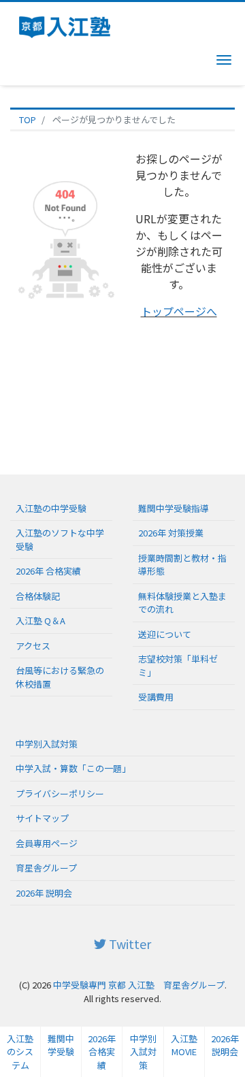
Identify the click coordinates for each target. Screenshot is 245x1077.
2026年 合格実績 (48, 570)
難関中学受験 (61, 1045)
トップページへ (179, 311)
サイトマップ (42, 817)
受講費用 (156, 696)
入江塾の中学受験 (51, 508)
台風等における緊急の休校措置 (60, 677)
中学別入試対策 (47, 743)
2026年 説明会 (225, 1045)
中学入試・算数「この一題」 (73, 768)
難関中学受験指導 (173, 508)
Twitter (128, 943)
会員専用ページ (47, 843)
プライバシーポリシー (60, 793)
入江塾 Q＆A (40, 620)
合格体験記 (38, 596)
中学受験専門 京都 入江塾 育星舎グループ (139, 984)
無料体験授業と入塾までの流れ (182, 603)
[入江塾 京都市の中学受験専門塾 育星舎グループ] (68, 25)
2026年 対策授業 (170, 532)
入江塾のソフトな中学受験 (60, 539)
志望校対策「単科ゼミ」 (178, 665)
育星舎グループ (46, 867)
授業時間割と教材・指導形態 (182, 564)
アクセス (33, 645)
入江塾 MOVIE (184, 1045)
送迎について (164, 634)
